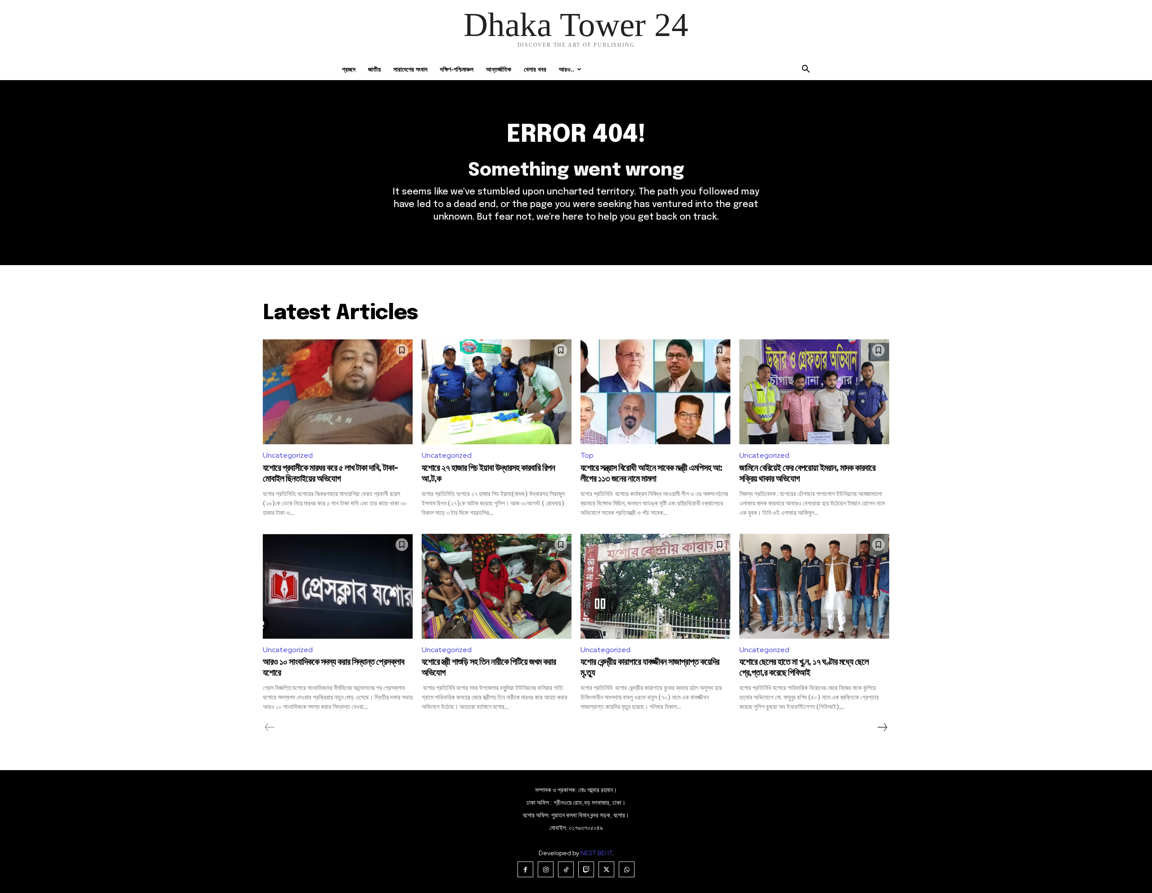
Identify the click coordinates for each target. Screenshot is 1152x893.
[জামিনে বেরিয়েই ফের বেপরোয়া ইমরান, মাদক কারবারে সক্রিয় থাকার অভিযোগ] (814, 391)
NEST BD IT (596, 853)
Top (587, 455)
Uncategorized (288, 455)
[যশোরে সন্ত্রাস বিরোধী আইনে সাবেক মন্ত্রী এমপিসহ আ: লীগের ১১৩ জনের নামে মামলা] (655, 391)
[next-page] (882, 727)
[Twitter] (606, 869)
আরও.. (566, 69)
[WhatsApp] (626, 869)
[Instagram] (546, 869)
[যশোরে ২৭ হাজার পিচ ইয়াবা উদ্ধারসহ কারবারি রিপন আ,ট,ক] (497, 391)
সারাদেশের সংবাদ (410, 69)
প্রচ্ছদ (349, 69)
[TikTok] (566, 869)
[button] (805, 70)
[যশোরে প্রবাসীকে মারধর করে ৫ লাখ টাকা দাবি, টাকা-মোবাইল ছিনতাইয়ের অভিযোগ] (338, 391)
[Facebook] (525, 869)
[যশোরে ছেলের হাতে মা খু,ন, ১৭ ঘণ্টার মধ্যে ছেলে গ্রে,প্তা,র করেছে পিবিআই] (814, 586)
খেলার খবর (535, 69)
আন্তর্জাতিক (498, 69)
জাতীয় (374, 69)
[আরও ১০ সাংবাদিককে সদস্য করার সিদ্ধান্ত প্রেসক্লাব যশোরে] (338, 586)
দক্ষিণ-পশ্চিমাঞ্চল (456, 69)
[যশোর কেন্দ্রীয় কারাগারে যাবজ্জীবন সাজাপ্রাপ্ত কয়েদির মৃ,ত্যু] (655, 586)
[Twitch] (586, 869)
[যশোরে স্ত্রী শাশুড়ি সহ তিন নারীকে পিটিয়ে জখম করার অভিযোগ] (497, 586)
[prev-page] (270, 727)
